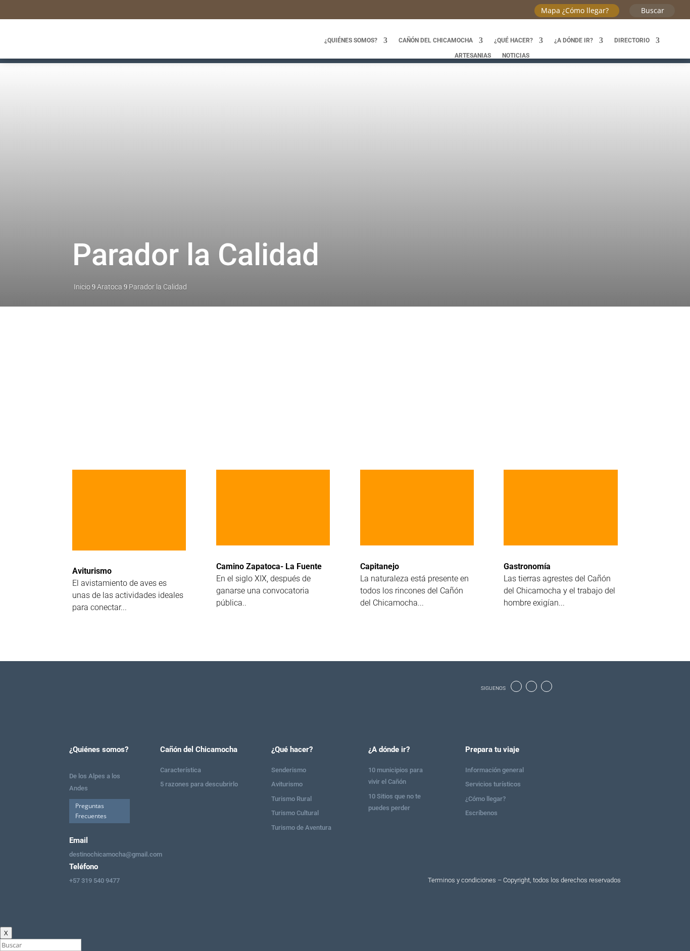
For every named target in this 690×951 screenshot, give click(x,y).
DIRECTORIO (632, 40)
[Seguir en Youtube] (546, 686)
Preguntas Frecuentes (91, 811)
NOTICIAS (515, 55)
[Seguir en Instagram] (531, 686)
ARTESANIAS (473, 55)
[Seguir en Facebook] (516, 686)
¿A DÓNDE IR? (573, 40)
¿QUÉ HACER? (513, 40)
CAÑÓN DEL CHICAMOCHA (436, 40)
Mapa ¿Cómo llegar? (575, 10)
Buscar (652, 10)
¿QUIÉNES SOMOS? (350, 40)
